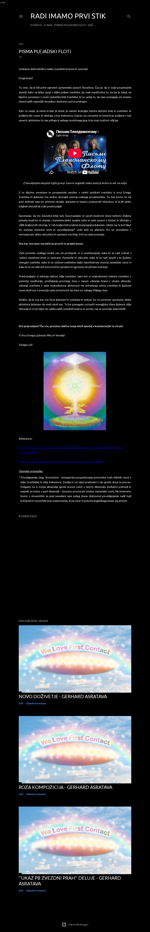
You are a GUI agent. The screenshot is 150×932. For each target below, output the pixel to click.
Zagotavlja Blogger (78, 924)
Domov (36, 25)
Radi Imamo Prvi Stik (68, 16)
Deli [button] (21, 43)
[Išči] (129, 15)
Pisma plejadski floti (70, 25)
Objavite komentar (36, 703)
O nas (48, 25)
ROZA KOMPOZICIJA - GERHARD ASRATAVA (65, 787)
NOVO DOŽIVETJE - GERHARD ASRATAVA (63, 696)
